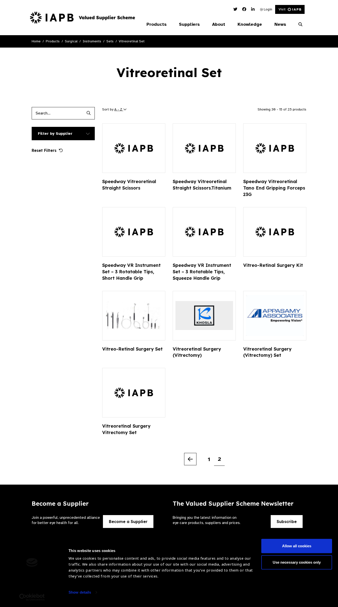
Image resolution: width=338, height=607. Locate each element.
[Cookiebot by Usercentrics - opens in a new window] (32, 597)
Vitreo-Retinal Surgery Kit (273, 265)
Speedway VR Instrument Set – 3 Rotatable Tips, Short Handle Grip (131, 271)
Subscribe (287, 521)
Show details (80, 592)
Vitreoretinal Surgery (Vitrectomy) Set (267, 352)
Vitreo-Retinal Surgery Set (132, 349)
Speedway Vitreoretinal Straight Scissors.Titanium (202, 185)
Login (267, 9)
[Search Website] (300, 25)
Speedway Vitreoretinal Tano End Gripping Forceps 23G (274, 188)
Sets (110, 41)
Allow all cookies (296, 546)
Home (36, 41)
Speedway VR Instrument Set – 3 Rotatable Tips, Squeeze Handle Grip (202, 271)
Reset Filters (44, 150)
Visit (282, 9)
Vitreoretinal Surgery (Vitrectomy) (197, 352)
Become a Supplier (128, 521)
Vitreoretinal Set (132, 41)
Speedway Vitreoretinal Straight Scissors (129, 185)
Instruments (92, 41)
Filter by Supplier (55, 133)
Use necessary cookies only (297, 562)
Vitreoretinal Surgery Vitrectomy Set (126, 429)
